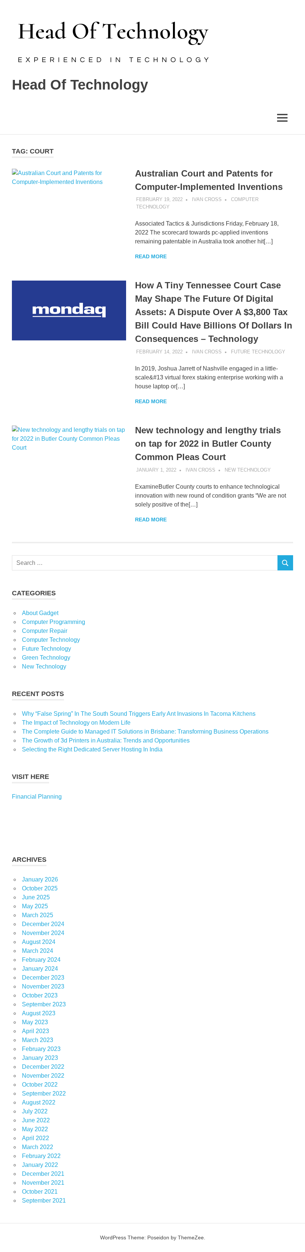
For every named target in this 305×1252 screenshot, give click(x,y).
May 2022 (35, 1129)
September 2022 (44, 1093)
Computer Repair (44, 631)
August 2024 (38, 942)
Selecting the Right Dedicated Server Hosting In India (92, 749)
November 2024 (43, 933)
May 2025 (35, 906)
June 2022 (36, 1120)
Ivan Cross (207, 199)
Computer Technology (51, 640)
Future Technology (258, 352)
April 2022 (35, 1138)
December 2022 (43, 1067)
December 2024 (43, 924)
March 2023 (37, 1040)
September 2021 (44, 1200)
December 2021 (43, 1174)
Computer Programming (53, 622)
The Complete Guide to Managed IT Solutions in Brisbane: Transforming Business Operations (145, 731)
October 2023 (40, 995)
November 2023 (43, 986)
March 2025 (37, 915)
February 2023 (41, 1049)
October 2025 (40, 888)
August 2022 (38, 1102)
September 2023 (44, 1004)
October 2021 (40, 1191)
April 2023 (35, 1031)
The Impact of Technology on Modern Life (76, 722)
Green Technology (46, 657)
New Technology (248, 470)
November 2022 (43, 1076)
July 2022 (35, 1111)
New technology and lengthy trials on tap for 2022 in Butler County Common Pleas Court (208, 443)
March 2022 (37, 1147)
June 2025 (36, 897)
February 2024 (41, 960)
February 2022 (41, 1156)
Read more (151, 256)
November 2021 (43, 1183)
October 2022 (40, 1084)
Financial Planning (37, 796)
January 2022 (40, 1165)
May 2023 (35, 1022)
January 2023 (40, 1058)
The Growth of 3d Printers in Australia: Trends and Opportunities (106, 740)
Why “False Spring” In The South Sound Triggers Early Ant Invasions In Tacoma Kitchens (139, 714)
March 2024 (37, 951)
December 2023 (43, 977)
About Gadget (40, 613)
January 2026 (40, 879)
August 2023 (38, 1013)
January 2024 (40, 968)
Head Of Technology (80, 85)
